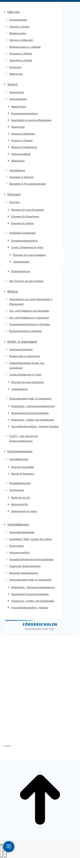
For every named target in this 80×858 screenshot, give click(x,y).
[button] (30, 6)
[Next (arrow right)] (5, 851)
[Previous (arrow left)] (1, 851)
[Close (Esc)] (1, 844)
